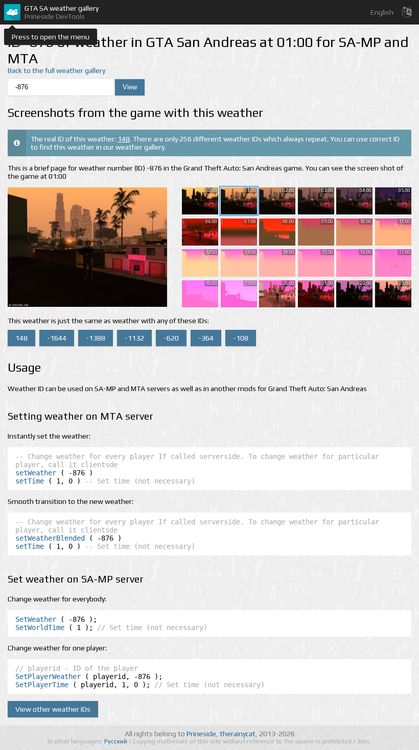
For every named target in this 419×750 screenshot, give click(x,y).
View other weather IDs (52, 709)
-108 (240, 338)
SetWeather (35, 619)
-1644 (56, 338)
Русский (116, 741)
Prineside (201, 734)
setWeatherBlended (50, 538)
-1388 (95, 338)
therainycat (237, 734)
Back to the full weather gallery (56, 70)
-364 (206, 338)
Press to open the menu (50, 37)
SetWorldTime (39, 627)
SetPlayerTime (41, 685)
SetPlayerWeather (48, 676)
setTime (29, 481)
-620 (171, 338)
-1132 (134, 338)
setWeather (35, 473)
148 (124, 139)
